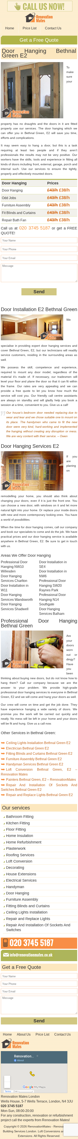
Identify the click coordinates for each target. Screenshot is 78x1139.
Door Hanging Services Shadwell (14, 606)
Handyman (15, 887)
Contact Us (53, 28)
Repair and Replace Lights (28, 919)
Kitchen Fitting (18, 823)
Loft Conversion (19, 861)
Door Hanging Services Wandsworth (17, 597)
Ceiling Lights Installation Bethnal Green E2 (38, 743)
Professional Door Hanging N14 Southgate (52, 599)
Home (9, 28)
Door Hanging (17, 893)
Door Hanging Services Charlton (14, 578)
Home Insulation (19, 836)
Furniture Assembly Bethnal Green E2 (34, 759)
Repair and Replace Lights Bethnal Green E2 (39, 795)
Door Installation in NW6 (53, 574)
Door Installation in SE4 (53, 564)
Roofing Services (20, 855)
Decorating (15, 867)
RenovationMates (39, 1126)
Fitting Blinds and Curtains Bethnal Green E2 (39, 753)
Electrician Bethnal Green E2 (27, 748)
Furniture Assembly (22, 899)
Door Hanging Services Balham (51, 611)
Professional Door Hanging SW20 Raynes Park (52, 585)
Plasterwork (16, 848)
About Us (24, 1034)
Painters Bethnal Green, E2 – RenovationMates (41, 779)
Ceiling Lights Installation (26, 912)
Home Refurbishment (23, 842)
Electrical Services (21, 880)
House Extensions (21, 874)
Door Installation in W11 (14, 588)
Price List (29, 28)
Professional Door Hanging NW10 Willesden (14, 566)
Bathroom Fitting (19, 817)
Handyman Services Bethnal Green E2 (34, 764)
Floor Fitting (16, 829)
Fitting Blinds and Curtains (28, 906)
